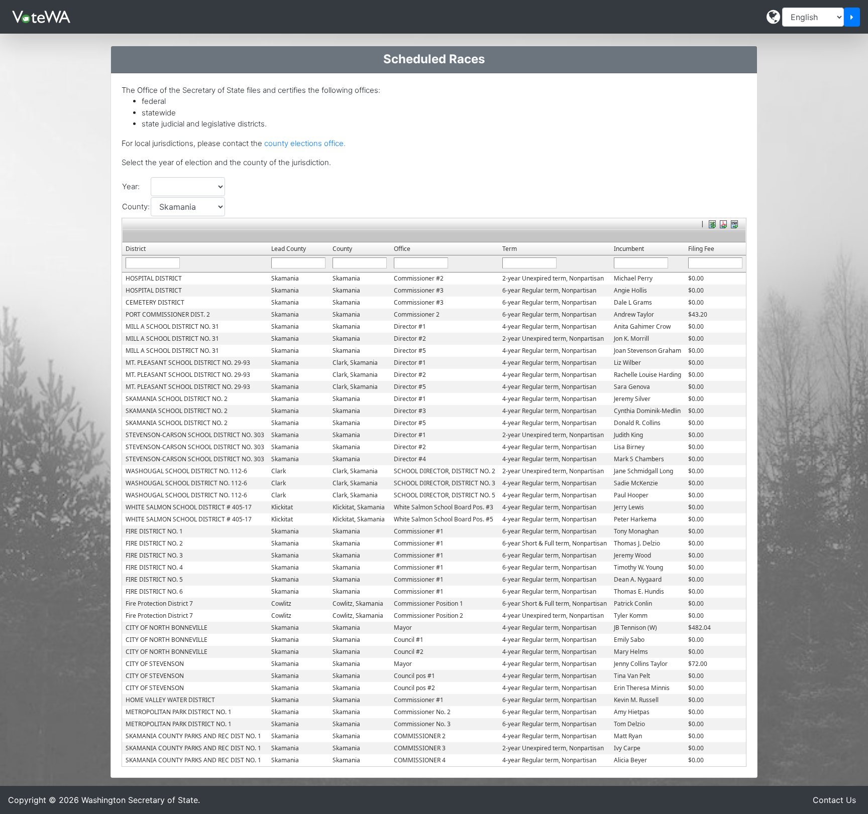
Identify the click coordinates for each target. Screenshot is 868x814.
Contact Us (834, 800)
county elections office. (305, 143)
